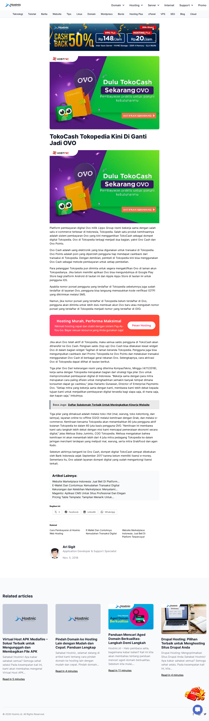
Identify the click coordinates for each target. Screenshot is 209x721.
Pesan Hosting (141, 325)
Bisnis (121, 14)
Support (184, 5)
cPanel (151, 14)
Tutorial (32, 14)
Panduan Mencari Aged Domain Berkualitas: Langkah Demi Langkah (127, 639)
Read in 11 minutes (120, 670)
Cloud (193, 14)
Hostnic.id (17, 714)
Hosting (134, 5)
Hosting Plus (136, 14)
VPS (163, 14)
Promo (202, 5)
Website (57, 14)
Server (152, 5)
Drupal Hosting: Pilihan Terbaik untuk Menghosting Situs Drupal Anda (183, 643)
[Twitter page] (205, 714)
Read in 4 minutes (67, 671)
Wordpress (107, 14)
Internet (169, 5)
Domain (116, 5)
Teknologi (18, 14)
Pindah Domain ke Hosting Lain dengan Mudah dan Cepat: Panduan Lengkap (76, 643)
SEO (172, 14)
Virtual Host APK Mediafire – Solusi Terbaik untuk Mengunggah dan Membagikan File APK (25, 645)
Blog (182, 14)
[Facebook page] (193, 714)
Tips (69, 14)
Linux (79, 14)
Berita (44, 14)
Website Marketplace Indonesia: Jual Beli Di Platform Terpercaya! (133, 533)
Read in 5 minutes (14, 679)
